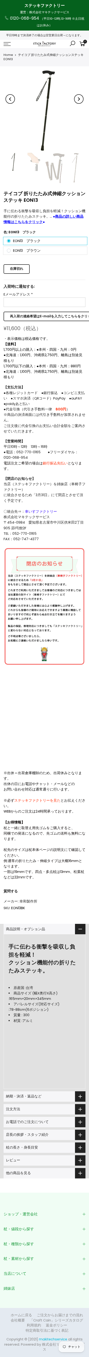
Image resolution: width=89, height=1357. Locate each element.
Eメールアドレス (18, 294)
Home (8, 55)
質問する (11, 891)
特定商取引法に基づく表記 (47, 1330)
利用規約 (34, 1325)
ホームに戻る (21, 1315)
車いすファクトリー (41, 511)
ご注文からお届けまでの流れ (60, 1315)
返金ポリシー (56, 1325)
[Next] (79, 99)
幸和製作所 (28, 901)
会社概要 (18, 1320)
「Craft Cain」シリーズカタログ (56, 1320)
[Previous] (10, 99)
